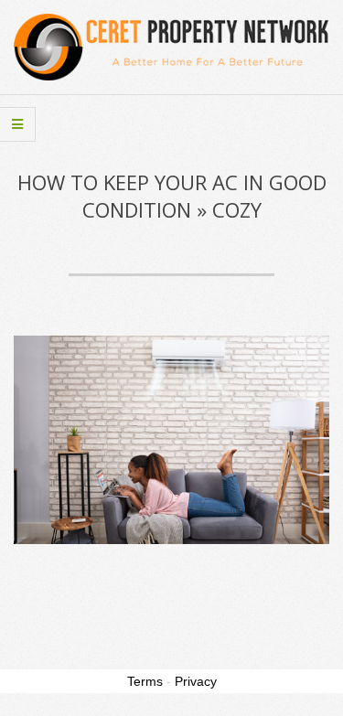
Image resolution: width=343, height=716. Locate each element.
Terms (145, 681)
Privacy (196, 681)
